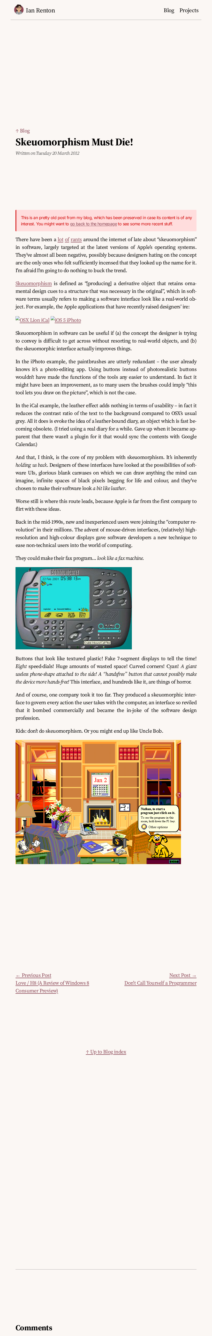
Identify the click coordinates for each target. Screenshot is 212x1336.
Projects (188, 10)
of (67, 239)
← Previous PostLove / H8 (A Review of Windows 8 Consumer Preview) (52, 982)
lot (60, 239)
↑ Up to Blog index (106, 1051)
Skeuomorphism (34, 283)
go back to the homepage (93, 223)
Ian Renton (40, 10)
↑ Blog (22, 130)
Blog (169, 10)
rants (76, 239)
